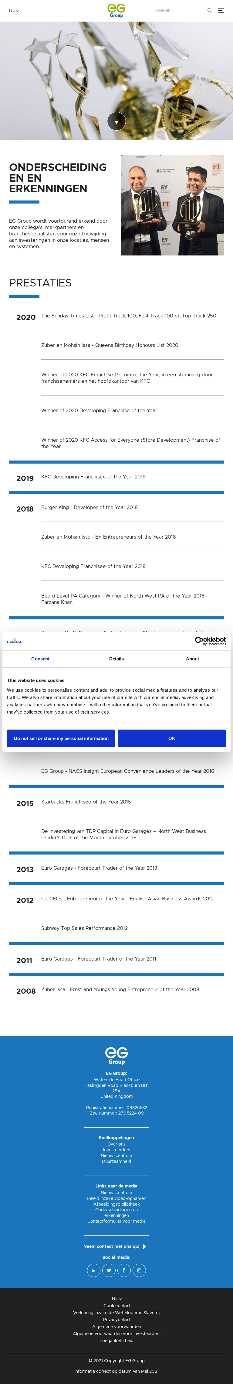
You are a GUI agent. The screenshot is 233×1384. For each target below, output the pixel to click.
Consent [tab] (40, 658)
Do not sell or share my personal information (61, 738)
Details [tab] (116, 658)
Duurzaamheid (116, 1162)
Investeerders (116, 1150)
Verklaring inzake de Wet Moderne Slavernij (116, 1313)
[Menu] (221, 10)
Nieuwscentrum (116, 1156)
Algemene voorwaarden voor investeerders (116, 1334)
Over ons (116, 1144)
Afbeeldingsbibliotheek (116, 1204)
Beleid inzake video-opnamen (116, 1199)
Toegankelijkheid (116, 1341)
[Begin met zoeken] (210, 10)
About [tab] (192, 658)
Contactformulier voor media (116, 1221)
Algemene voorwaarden (116, 1327)
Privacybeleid (116, 1320)
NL (12, 11)
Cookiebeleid (116, 1306)
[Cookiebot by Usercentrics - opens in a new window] (199, 641)
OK (171, 738)
